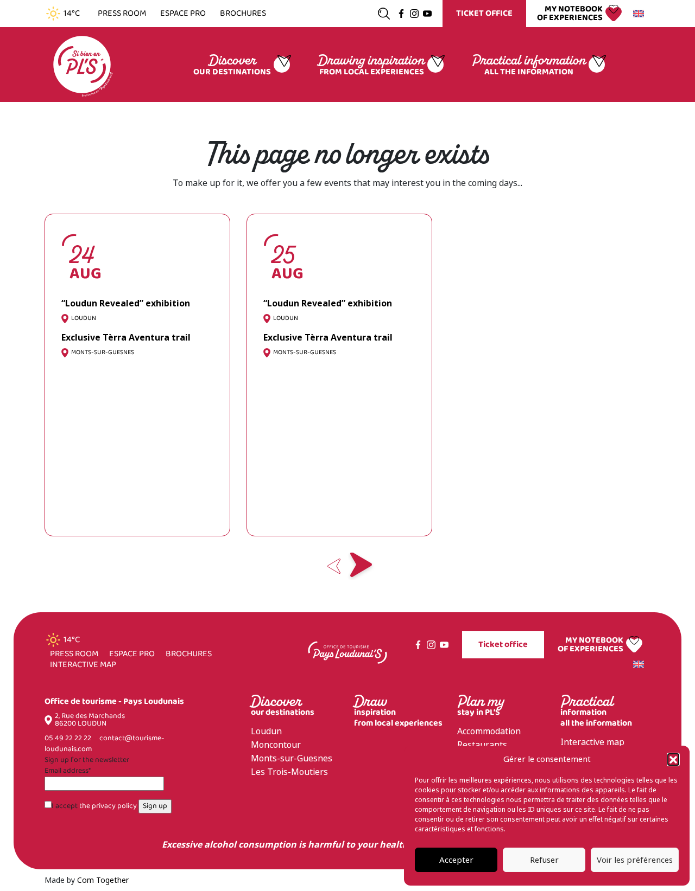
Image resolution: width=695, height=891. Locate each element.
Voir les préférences (635, 860)
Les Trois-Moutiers (289, 772)
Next (361, 566)
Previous (334, 566)
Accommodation (489, 731)
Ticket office (484, 13)
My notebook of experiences (570, 13)
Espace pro (183, 13)
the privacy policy (108, 806)
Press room (122, 13)
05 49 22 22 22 (68, 738)
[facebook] (401, 13)
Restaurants (482, 745)
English (640, 14)
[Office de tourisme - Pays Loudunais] (82, 63)
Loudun (266, 731)
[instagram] (414, 13)
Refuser (544, 860)
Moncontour (276, 745)
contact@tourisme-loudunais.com (104, 744)
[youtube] (427, 13)
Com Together (103, 880)
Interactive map (83, 664)
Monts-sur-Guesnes (291, 758)
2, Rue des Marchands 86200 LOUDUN (90, 720)
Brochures (243, 13)
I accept (94, 806)
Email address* (68, 771)
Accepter (456, 860)
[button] (673, 759)
